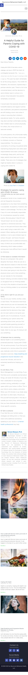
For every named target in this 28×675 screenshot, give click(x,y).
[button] (10, 58)
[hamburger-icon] (25, 8)
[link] (2, 5)
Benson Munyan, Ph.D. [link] (15, 432)
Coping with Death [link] (6, 582)
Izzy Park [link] (13, 185)
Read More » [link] (3, 545)
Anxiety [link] (12, 52)
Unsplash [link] (21, 185)
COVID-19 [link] (16, 52)
